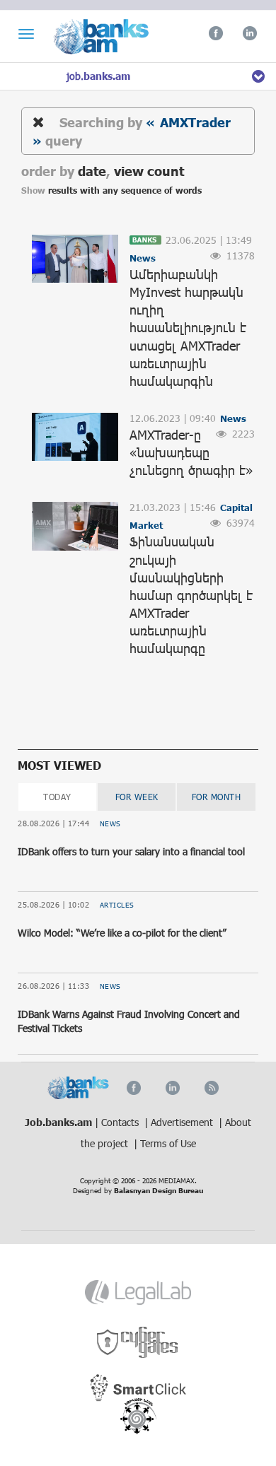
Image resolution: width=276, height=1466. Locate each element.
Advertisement (183, 1122)
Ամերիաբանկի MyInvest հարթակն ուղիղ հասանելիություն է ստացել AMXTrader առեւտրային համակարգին (188, 327)
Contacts (121, 1122)
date (92, 171)
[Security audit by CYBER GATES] (138, 1343)
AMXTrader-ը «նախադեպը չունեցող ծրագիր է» (191, 452)
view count (149, 171)
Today (57, 797)
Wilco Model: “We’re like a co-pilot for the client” (122, 933)
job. (98, 76)
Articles (117, 905)
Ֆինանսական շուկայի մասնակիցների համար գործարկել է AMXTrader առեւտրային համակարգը (191, 595)
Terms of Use (168, 1143)
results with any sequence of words (125, 190)
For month (216, 797)
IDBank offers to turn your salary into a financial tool (131, 851)
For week (137, 797)
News (110, 823)
